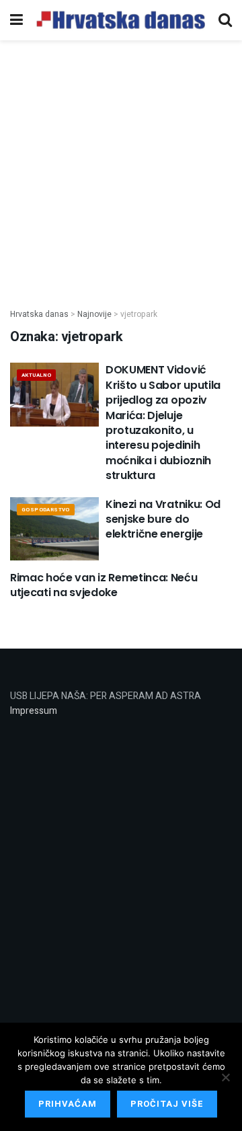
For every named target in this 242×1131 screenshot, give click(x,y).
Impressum (33, 711)
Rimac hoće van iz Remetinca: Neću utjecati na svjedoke (103, 585)
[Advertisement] (121, 167)
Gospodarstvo (46, 509)
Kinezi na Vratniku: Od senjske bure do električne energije (163, 519)
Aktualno (36, 375)
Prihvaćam (67, 1103)
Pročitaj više (167, 1103)
